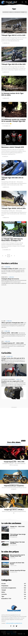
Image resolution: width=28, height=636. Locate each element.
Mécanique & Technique (7, 236)
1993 (14, 459)
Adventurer (5, 12)
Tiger (3, 91)
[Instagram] (13, 626)
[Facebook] (10, 626)
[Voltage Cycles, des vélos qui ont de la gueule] (14, 370)
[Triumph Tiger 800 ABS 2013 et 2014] (14, 168)
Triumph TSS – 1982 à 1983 (17, 526)
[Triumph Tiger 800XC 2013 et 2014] (14, 198)
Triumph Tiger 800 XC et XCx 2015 (13, 35)
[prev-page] (2, 256)
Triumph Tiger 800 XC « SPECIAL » (14, 509)
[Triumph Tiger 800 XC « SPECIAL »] (14, 501)
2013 (3, 175)
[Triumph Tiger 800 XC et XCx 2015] (14, 25)
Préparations (14, 507)
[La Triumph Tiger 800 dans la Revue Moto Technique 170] (14, 229)
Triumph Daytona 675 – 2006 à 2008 (12, 343)
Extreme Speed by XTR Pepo (17, 570)
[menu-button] (25, 2)
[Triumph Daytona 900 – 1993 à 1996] (14, 453)
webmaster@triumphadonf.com (14, 623)
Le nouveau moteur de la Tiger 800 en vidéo (12, 94)
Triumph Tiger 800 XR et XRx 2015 (13, 64)
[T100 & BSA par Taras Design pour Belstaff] (5, 537)
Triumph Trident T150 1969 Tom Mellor (17, 542)
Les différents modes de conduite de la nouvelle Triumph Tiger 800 (13, 120)
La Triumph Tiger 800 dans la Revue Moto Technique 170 (12, 240)
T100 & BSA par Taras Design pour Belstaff (17, 535)
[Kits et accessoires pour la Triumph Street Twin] (5, 557)
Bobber (23, 12)
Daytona (4, 145)
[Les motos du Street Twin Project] (5, 565)
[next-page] (14, 256)
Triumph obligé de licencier (10, 279)
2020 (2, 266)
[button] (22, 2)
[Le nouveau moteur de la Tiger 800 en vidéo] (14, 83)
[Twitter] (16, 626)
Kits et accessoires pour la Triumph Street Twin (17, 555)
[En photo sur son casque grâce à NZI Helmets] (14, 393)
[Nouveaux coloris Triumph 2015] (14, 137)
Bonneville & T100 (14, 483)
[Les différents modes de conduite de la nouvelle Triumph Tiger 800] (14, 109)
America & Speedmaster (15, 12)
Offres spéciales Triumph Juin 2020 (12, 322)
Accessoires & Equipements (8, 379)
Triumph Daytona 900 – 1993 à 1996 (14, 462)
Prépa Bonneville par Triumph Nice (14, 486)
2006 (2, 341)
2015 (3, 33)
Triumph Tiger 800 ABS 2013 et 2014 (12, 178)
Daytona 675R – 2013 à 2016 (9, 333)
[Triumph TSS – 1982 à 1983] (5, 529)
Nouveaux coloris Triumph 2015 (12, 147)
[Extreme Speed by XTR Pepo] (5, 573)
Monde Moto (4, 277)
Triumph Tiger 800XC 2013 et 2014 (13, 208)
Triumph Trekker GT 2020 (9, 268)
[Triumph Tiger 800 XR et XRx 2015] (14, 54)
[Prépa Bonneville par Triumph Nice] (14, 477)
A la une (3, 356)
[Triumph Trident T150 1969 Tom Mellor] (5, 544)
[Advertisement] (14, 303)
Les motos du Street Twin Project (17, 563)
